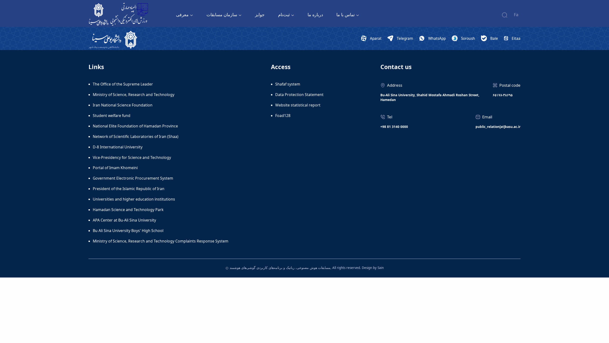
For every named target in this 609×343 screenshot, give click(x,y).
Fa (516, 14)
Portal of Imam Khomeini (115, 167)
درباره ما (315, 14)
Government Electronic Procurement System (133, 178)
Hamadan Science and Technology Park (128, 209)
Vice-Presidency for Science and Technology (132, 157)
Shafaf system (287, 84)
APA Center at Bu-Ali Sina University (124, 220)
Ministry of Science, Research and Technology (133, 94)
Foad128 (282, 115)
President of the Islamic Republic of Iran (128, 188)
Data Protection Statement (299, 94)
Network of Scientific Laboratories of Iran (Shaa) (135, 136)
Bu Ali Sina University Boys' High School (128, 230)
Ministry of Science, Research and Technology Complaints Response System (160, 241)
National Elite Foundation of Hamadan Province (135, 126)
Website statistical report (297, 105)
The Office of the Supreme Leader (123, 84)
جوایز (260, 14)
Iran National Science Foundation (122, 105)
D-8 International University (117, 147)
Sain (381, 268)
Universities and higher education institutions (134, 199)
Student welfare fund (111, 115)
